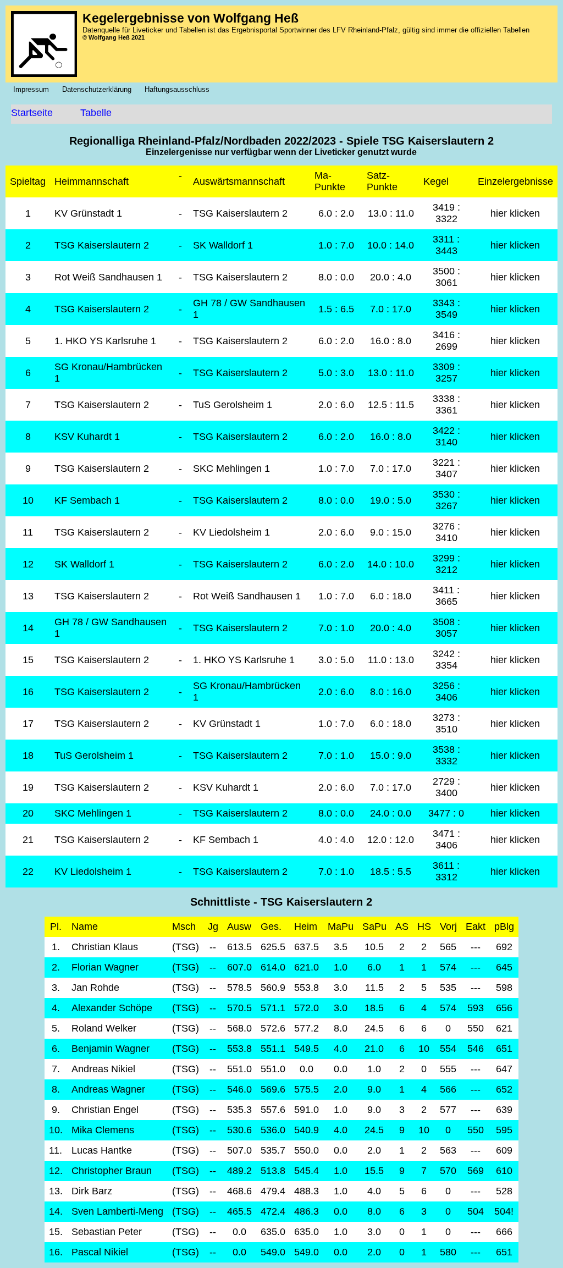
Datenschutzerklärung (100, 89)
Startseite (32, 112)
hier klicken (515, 213)
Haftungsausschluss (180, 89)
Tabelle (96, 112)
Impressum (34, 89)
